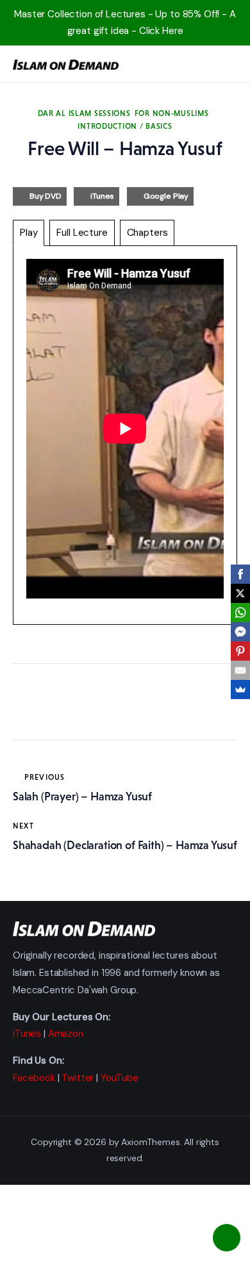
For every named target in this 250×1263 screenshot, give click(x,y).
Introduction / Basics (125, 126)
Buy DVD (45, 196)
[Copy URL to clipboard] (141, 704)
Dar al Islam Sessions (84, 113)
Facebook (34, 1077)
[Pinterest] (240, 651)
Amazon (65, 1033)
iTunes (102, 196)
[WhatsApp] (240, 612)
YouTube (119, 1077)
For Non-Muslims (172, 113)
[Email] (240, 670)
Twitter (78, 1077)
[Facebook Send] (240, 631)
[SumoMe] (240, 689)
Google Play (166, 196)
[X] (240, 593)
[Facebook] (240, 574)
